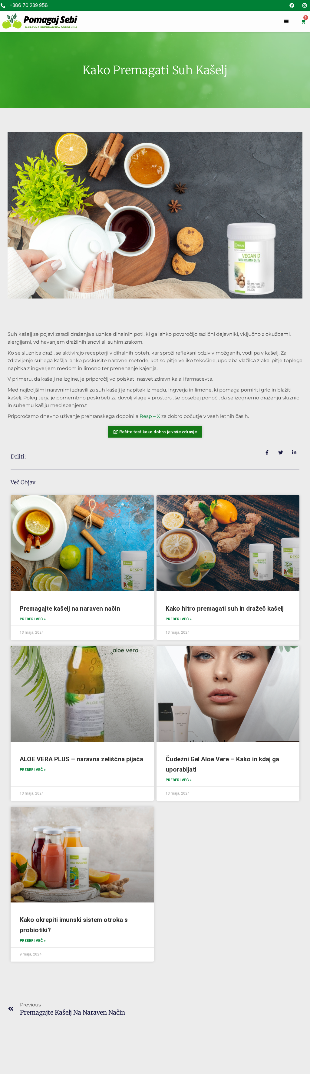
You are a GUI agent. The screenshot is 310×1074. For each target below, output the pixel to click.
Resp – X (150, 416)
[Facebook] (292, 5)
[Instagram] (304, 5)
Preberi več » (33, 619)
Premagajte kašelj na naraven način (70, 608)
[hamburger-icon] (286, 21)
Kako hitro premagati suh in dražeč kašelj (225, 608)
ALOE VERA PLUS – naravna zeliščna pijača (81, 759)
